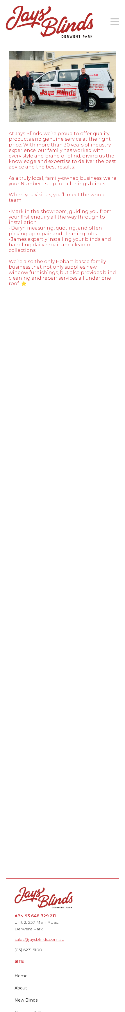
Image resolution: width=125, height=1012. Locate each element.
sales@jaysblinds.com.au (39, 939)
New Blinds (26, 1000)
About (21, 988)
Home (21, 975)
